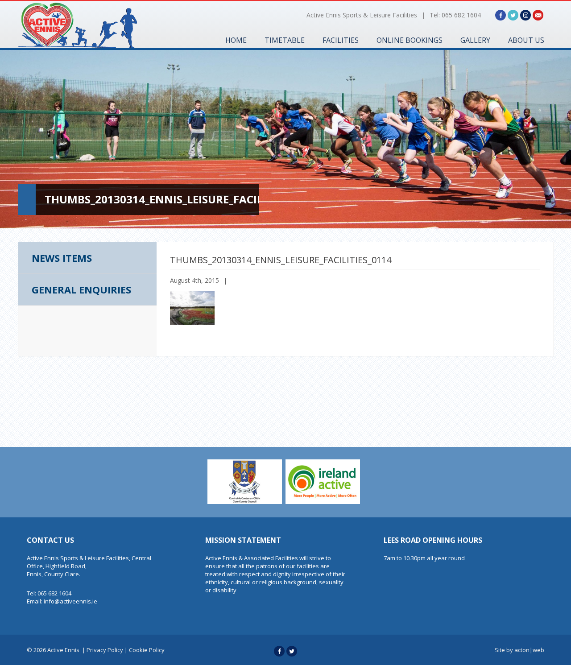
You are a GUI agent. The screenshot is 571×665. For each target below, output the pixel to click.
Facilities (341, 40)
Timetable (285, 40)
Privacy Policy (105, 650)
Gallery (475, 40)
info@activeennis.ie (70, 601)
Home (236, 40)
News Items (62, 257)
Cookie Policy (147, 650)
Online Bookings (410, 40)
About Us (526, 40)
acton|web (529, 650)
